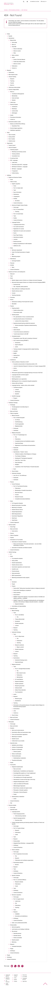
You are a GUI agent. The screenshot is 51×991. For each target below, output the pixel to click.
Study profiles (15, 560)
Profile (8, 34)
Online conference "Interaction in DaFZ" (20, 361)
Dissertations (18, 700)
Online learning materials (20, 815)
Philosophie (11, 721)
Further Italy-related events (19, 61)
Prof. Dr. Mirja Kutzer (19, 636)
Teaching (12, 81)
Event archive (15, 531)
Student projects (15, 314)
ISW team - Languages (17, 168)
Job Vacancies (7, 981)
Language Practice (16, 222)
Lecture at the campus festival (21, 321)
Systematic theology (16, 473)
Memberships (20, 677)
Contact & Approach (14, 522)
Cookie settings (7, 984)
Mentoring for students (17, 736)
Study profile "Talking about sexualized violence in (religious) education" (29, 588)
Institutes (9, 175)
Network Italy (13, 40)
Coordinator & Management (18, 93)
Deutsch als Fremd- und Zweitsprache (17, 271)
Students (12, 728)
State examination (16, 573)
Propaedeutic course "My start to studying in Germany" (25, 338)
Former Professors (16, 484)
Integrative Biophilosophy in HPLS (20, 781)
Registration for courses (18, 228)
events (13, 57)
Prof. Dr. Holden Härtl (18, 188)
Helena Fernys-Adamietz (20, 690)
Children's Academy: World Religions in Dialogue (25, 454)
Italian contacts (15, 55)
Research (9, 70)
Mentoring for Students (17, 507)
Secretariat (15, 430)
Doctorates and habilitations (21, 916)
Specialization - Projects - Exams (20, 451)
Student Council (15, 738)
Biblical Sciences (15, 415)
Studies (15, 218)
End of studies (12, 138)
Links (14, 710)
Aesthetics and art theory (17, 745)
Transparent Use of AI (24, 979)
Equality (10, 36)
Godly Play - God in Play (20, 460)
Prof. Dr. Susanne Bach (18, 209)
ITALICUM (14, 46)
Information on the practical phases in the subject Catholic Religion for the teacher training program (28, 705)
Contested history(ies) (16, 946)
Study (8, 132)
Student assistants (19, 683)
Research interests (19, 881)
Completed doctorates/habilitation (22, 498)
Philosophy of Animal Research (20, 792)
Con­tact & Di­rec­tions (14, 269)
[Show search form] (23, 1)
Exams (14, 233)
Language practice (16, 811)
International (11, 38)
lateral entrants (16, 329)
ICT (11, 554)
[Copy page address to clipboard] (22, 966)
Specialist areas (13, 608)
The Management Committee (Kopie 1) (20, 406)
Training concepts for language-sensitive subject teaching (26, 349)
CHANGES (17, 914)
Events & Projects (14, 104)
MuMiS (15, 353)
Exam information (17, 192)
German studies (12, 524)
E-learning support (14, 149)
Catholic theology (12, 552)
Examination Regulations (17, 516)
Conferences (14, 106)
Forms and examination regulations (19, 734)
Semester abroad (17, 935)
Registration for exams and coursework (22, 230)
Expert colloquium (19, 344)
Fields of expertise (14, 413)
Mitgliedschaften (18, 426)
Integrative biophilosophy (17, 766)
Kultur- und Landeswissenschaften (19, 922)
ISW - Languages (14, 160)
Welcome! (12, 273)
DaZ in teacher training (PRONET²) (21, 340)
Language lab (16, 196)
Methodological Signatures (19, 785)
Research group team (19, 685)
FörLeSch (15, 327)
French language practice (19, 813)
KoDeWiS (15, 351)
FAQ (11, 803)
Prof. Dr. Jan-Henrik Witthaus (19, 879)
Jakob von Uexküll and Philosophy (21, 783)
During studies (12, 136)
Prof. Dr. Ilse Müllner (19, 614)
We (11, 579)
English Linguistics (16, 183)
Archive (15, 368)
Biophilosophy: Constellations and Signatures (23, 771)
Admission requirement (17, 250)
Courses (13, 293)
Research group (18, 698)
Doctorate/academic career (15, 121)
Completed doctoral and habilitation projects (25, 441)
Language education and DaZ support (20, 374)
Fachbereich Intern (34, 1)
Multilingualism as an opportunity (19, 379)
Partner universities (17, 937)
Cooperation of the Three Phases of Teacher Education (27, 466)
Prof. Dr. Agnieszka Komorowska (20, 854)
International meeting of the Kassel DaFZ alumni (22, 301)
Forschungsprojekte (19, 424)
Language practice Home (18, 224)
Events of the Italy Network (19, 59)
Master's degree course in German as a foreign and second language (27, 280)
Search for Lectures (16, 975)
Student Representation (17, 511)
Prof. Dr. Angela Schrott (18, 899)
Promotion (12, 297)
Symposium (17, 342)
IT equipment (15, 171)
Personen (12, 263)
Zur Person (17, 419)
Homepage (12, 404)
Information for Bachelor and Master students (22, 547)
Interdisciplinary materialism (19, 758)
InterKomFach (16, 355)
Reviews (17, 864)
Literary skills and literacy (17, 383)
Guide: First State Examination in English (21, 252)
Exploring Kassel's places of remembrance (22, 318)
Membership (14, 95)
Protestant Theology (13, 402)
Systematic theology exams (21, 660)
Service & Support (12, 147)
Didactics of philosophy (17, 749)
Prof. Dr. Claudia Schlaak (18, 828)
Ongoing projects (15, 308)
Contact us (14, 68)
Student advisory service (17, 291)
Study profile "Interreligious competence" (22, 590)
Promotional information (15, 117)
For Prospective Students (17, 503)
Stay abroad (14, 931)
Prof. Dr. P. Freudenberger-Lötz (20, 434)
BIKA (13, 254)
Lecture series (15, 110)
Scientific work (15, 569)
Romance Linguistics (16, 894)
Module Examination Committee (19, 505)
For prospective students (17, 558)
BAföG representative (16, 575)
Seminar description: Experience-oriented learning (26, 325)
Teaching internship (16, 295)
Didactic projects (17, 751)
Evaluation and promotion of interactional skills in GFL (25, 364)
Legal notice (24, 981)
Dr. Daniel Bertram (19, 679)
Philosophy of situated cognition (20, 790)
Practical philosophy (16, 756)
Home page (14, 42)
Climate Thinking (12, 76)
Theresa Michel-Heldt (19, 619)
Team (14, 190)
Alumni (11, 299)
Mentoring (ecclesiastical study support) (20, 577)
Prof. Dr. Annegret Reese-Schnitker (22, 668)
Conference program (17, 387)
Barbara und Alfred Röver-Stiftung (17, 123)
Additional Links (17, 245)
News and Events (14, 411)
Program (15, 398)
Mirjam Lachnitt (20, 647)
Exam (14, 469)
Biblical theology (15, 610)
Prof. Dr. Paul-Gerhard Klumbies (20, 486)
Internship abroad (17, 933)
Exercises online (18, 820)
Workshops (14, 108)
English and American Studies (15, 177)
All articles (17, 200)
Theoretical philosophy (17, 760)
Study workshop (17, 592)
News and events (17, 768)
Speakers (17, 393)
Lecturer (17, 625)
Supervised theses (19, 443)
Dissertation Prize (16, 126)
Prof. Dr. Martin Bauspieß (19, 417)
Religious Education (16, 432)
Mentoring (14, 942)
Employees (15, 428)
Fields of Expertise (14, 535)
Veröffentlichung (18, 421)
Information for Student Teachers (19, 541)
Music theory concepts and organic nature (22, 788)
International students (18, 237)
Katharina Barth (18, 687)
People (13, 584)
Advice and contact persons (18, 730)
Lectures (17, 389)
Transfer (12, 83)
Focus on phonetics (16, 376)
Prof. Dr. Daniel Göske (18, 213)
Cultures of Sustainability (17, 747)
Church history (15, 715)
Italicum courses (17, 50)
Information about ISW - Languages (19, 164)
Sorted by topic (12, 141)
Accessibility (24, 976)
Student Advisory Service (17, 509)
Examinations (16, 658)
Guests (11, 115)
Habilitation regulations (15, 130)
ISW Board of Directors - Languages (19, 166)
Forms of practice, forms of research (21, 775)
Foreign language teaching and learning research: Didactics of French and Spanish (28, 823)
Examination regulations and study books (21, 567)
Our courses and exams (18, 226)
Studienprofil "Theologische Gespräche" (23, 458)
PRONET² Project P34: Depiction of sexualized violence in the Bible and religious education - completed (29, 597)
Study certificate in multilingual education (21, 288)
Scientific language (16, 396)
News (13, 267)
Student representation (17, 562)
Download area (16, 284)
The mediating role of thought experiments (22, 777)
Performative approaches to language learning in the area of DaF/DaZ (27, 372)
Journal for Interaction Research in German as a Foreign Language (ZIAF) (29, 366)
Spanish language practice (19, 818)
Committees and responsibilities (19, 606)
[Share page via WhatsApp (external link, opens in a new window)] (15, 966)
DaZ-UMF (15, 357)
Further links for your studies (18, 740)
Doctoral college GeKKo (14, 89)
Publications (14, 66)
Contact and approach (8, 975)
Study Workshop (18, 462)
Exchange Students (16, 260)
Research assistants (19, 645)
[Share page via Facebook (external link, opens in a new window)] (19, 966)
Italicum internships (17, 48)
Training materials (16, 153)
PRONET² (17, 464)
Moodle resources (17, 241)
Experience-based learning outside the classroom (24, 323)
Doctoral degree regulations (16, 128)
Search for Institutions (8, 978)
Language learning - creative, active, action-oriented (23, 385)
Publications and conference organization (24, 860)
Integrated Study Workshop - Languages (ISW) (23, 843)
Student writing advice (18, 310)
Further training (15, 173)
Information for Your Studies (16, 539)
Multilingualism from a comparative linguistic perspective (24, 381)
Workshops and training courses (19, 151)
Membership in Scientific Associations (23, 490)
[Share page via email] (12, 966)
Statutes (13, 100)
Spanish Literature (16, 875)
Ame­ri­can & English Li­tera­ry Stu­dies (19, 205)
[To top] (45, 984)
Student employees (19, 623)
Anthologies (14, 113)
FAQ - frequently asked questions (20, 286)
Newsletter (14, 303)
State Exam (14, 518)
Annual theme (16, 594)
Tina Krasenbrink (19, 692)
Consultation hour (16, 156)
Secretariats (14, 409)
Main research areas (13, 74)
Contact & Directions (17, 203)
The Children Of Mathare (20, 456)
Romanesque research (18, 862)
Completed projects (16, 336)
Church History (15, 471)
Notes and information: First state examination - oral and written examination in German (27, 544)
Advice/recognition (16, 927)
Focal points (13, 764)
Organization (10, 143)
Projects (12, 306)
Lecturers (15, 239)
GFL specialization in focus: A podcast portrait (23, 316)
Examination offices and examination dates (21, 732)
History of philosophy (16, 753)
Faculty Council (12, 145)
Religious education (16, 664)
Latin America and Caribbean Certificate (20, 929)
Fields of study (13, 181)
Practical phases (15, 571)
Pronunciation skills (17, 312)
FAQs (14, 53)
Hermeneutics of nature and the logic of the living (24, 779)
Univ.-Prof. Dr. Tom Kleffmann (19, 475)
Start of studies (12, 134)
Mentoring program (16, 256)
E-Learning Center (14, 158)
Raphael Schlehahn (19, 604)
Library (15, 977)
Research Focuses (19, 496)
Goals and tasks (15, 98)
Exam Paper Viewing (17, 235)
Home (11, 179)
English (44, 1)
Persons (12, 482)
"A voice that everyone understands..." (21, 331)
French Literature (15, 849)
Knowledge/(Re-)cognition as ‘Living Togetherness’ (24, 773)
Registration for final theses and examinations (25, 445)
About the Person (19, 492)
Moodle (15, 979)
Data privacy (24, 974)
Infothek (15, 198)
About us (14, 44)
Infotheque (15, 845)
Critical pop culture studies (14, 87)
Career (16, 834)
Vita (16, 437)
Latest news (12, 102)
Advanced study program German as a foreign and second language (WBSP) (28, 282)
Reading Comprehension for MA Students (22, 243)
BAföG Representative (16, 513)
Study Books (14, 520)
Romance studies (12, 805)
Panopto (15, 981)
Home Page (12, 526)
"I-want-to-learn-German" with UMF (20, 334)
